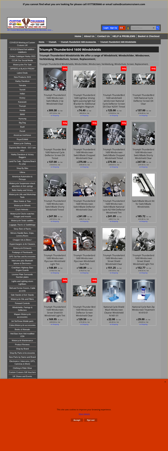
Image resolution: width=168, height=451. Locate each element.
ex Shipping (55, 115)
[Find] (157, 28)
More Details (84, 414)
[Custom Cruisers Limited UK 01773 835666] (27, 23)
